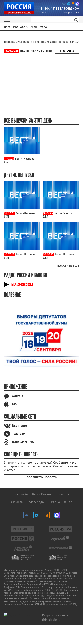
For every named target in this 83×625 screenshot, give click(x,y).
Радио (55, 502)
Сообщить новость (42, 477)
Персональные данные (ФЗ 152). (60, 604)
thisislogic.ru (51, 619)
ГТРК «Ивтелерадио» (60, 8)
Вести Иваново (42, 494)
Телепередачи (37, 502)
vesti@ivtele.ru (12, 590)
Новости (63, 494)
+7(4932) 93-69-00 (52, 590)
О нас (68, 502)
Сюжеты (17, 502)
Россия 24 (20, 494)
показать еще (68, 266)
